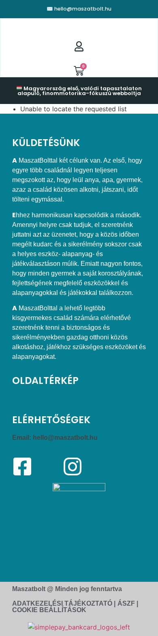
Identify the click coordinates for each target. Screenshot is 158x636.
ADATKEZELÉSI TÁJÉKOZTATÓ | (63, 603)
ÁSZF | (127, 603)
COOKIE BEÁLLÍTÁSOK (49, 609)
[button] (79, 27)
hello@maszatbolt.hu (65, 437)
